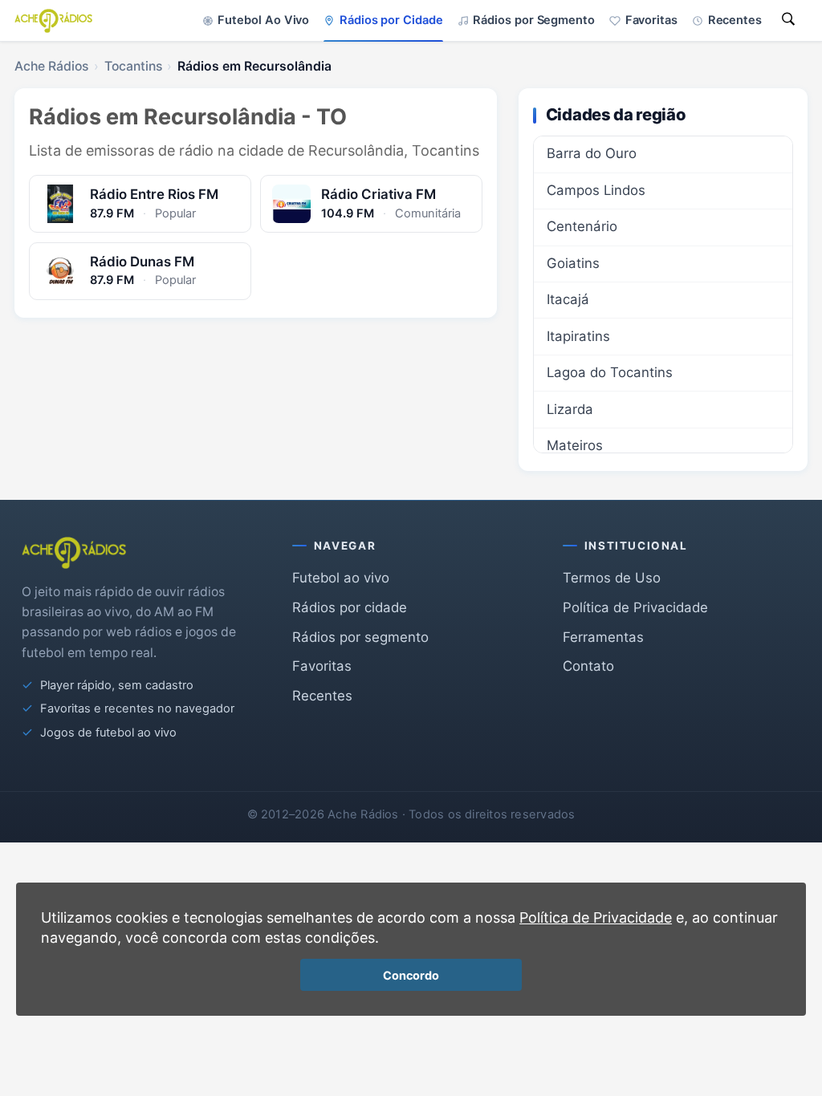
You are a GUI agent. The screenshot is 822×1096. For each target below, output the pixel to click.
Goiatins (573, 263)
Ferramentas (603, 637)
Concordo (411, 975)
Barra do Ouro (592, 153)
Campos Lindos (596, 190)
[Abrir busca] (788, 20)
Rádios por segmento (360, 637)
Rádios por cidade (349, 607)
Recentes (322, 696)
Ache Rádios (51, 66)
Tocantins (133, 66)
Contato (588, 666)
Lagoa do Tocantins (610, 372)
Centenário (582, 226)
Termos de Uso (612, 578)
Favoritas (322, 666)
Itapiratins (578, 336)
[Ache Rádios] (53, 21)
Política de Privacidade (635, 607)
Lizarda (570, 409)
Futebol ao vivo (340, 578)
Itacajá (568, 299)
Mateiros (575, 445)
